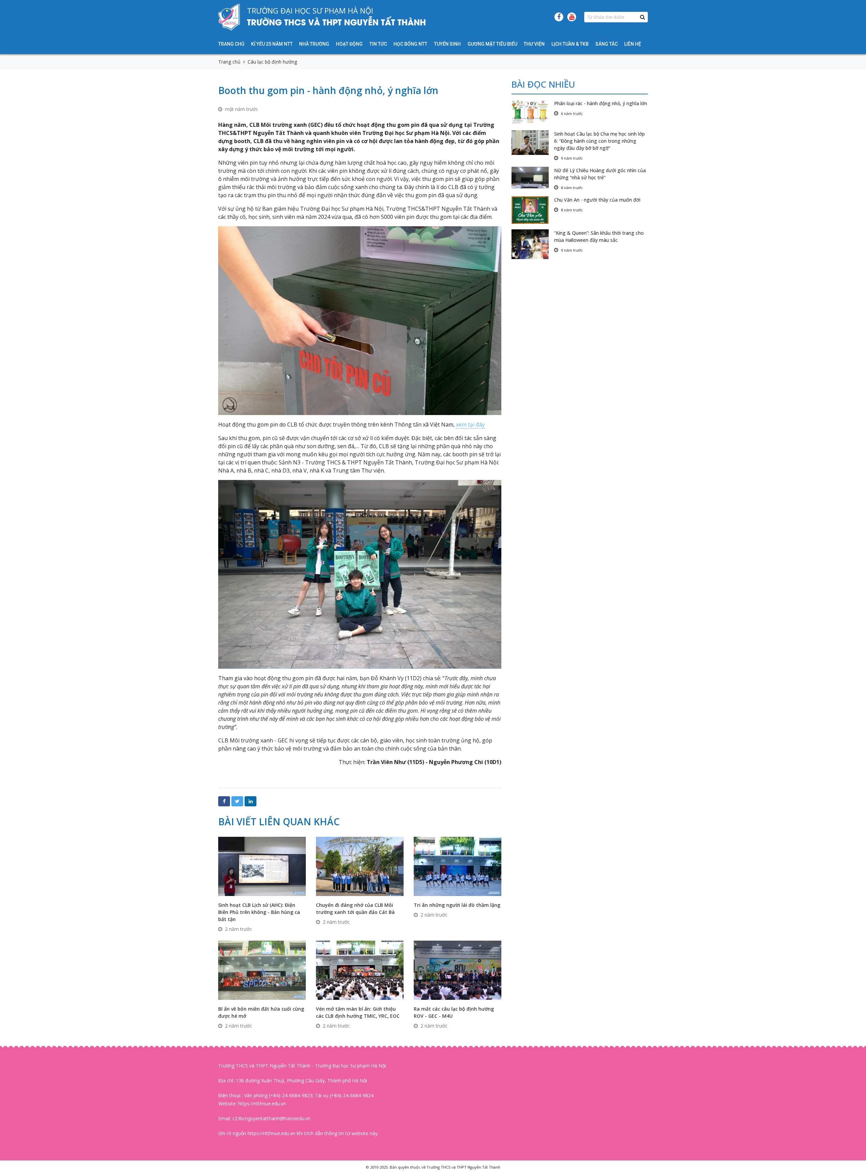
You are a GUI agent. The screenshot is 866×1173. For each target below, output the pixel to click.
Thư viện (534, 44)
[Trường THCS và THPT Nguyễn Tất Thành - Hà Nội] (229, 17)
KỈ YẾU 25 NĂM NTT (272, 44)
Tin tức (378, 44)
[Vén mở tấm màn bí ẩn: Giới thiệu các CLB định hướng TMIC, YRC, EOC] (360, 969)
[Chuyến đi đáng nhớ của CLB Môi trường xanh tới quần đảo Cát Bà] (360, 865)
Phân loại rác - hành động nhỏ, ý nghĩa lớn (600, 103)
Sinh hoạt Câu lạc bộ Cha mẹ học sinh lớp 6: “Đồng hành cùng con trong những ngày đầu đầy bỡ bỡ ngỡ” (599, 141)
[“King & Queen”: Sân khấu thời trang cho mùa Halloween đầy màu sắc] (532, 244)
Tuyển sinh (447, 44)
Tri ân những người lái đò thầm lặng (457, 905)
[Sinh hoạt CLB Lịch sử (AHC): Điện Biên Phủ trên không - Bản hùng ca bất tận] (262, 865)
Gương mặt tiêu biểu (492, 44)
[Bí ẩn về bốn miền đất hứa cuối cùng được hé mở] (262, 969)
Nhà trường (314, 44)
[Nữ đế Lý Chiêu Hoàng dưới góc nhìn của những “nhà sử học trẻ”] (532, 178)
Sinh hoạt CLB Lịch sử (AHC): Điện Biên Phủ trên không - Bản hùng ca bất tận (259, 912)
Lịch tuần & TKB (570, 44)
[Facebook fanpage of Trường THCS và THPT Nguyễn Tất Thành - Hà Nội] (558, 17)
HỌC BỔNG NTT (410, 44)
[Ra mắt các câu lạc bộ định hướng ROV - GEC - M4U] (457, 969)
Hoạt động (349, 44)
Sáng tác (606, 44)
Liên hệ (632, 44)
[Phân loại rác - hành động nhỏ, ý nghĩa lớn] (532, 112)
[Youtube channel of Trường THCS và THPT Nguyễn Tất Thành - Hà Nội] (571, 17)
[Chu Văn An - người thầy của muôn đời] (532, 210)
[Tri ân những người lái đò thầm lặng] (457, 865)
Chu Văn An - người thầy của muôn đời (597, 200)
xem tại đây (470, 424)
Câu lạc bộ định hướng (272, 62)
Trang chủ (231, 44)
